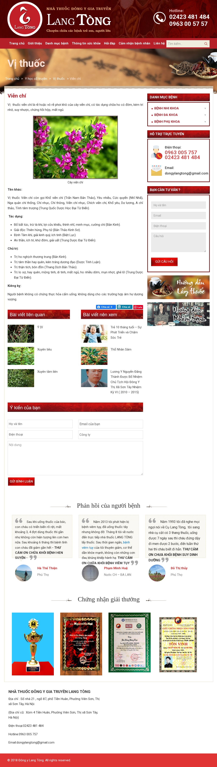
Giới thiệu (35, 43)
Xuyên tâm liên (47, 372)
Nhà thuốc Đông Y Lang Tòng (69, 19)
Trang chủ (16, 43)
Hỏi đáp (109, 43)
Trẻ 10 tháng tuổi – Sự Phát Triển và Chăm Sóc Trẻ (126, 332)
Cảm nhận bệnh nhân (134, 43)
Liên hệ (159, 43)
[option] (42, 548)
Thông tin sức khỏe (86, 43)
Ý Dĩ (40, 327)
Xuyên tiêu (44, 349)
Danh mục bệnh (56, 43)
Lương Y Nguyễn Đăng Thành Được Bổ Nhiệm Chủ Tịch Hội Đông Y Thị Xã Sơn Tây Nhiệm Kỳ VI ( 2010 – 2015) (126, 382)
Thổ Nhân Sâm (121, 349)
